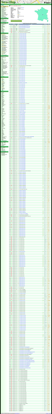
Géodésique (3, 111)
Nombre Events (4, 48)
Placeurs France (4, 35)
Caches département (4, 47)
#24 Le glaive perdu (22, 75)
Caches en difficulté (4, 17)
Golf (2, 112)
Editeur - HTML (4, 142)
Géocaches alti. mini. (4, 65)
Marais (2, 121)
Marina (2, 122)
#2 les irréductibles (22, 120)
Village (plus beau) (4, 136)
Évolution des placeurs (5, 36)
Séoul (2, 89)
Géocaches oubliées (4, 67)
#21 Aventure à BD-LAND (23, 53)
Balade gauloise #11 (22, 257)
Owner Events (4, 39)
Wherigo (3, 30)
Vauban (3, 135)
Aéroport (3, 92)
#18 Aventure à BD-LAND (23, 49)
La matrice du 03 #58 (22, 293)
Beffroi (2, 96)
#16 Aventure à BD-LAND (23, 47)
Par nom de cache (4, 20)
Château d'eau (3, 104)
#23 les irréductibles (22, 113)
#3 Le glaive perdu (22, 91)
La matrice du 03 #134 (23, 320)
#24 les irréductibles (22, 118)
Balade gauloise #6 (22, 283)
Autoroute (3, 95)
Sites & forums (3, 150)
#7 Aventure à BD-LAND (23, 36)
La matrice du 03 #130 (23, 315)
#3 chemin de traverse (23, 107)
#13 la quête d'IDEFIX (22, 153)
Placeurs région (4, 37)
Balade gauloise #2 (22, 278)
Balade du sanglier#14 (23, 191)
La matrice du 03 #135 (23, 321)
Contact (50, 413)
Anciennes (3, 24)
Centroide (3, 101)
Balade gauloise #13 (22, 260)
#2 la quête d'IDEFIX (22, 140)
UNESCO (3, 133)
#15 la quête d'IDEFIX (22, 156)
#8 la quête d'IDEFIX (22, 147)
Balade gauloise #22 (22, 219)
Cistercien (3, 105)
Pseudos (3, 145)
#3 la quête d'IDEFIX (22, 141)
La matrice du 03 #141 (23, 328)
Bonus (2, 25)
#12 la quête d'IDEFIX (22, 152)
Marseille (3, 79)
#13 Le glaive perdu (22, 102)
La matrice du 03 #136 (23, 322)
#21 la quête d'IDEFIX (22, 163)
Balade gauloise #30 (22, 229)
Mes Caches (3, 153)
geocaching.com (17, 413)
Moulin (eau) (3, 124)
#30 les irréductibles (22, 130)
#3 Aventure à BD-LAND (23, 63)
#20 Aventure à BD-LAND (23, 52)
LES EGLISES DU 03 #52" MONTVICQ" (25, 364)
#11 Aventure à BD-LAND (23, 41)
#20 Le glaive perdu (22, 71)
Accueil (3, 5)
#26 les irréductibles (22, 115)
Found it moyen (4, 57)
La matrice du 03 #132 (23, 317)
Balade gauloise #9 (22, 255)
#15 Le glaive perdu (22, 86)
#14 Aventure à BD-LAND (23, 44)
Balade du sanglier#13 (23, 190)
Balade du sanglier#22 (23, 175)
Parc (2, 127)
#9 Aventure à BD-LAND (23, 38)
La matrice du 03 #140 (23, 327)
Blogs (2, 148)
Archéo (2, 94)
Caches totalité (4, 42)
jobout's (23, 7)
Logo (2, 143)
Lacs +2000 (3, 118)
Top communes (4, 52)
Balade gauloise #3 (22, 279)
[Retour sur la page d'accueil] (26, 2)
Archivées (3, 32)
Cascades (3, 99)
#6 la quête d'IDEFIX (22, 145)
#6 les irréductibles (22, 125)
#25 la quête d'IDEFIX (22, 168)
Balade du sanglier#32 (23, 186)
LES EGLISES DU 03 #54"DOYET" (24, 366)
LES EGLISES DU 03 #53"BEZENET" (25, 365)
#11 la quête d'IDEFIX (22, 151)
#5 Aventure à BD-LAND (23, 33)
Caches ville (3, 53)
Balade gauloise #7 (22, 284)
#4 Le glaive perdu (22, 92)
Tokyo (2, 90)
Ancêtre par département (5, 73)
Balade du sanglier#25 (23, 178)
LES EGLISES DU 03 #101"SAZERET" (25, 350)
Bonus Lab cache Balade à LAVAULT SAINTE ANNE (27, 136)
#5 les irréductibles (22, 124)
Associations (3, 147)
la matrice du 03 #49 (22, 298)
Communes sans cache (5, 62)
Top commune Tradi (4, 72)
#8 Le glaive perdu (22, 97)
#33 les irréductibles (22, 119)
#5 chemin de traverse (23, 109)
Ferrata (2, 64)
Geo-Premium (3, 7)
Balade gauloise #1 (22, 277)
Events (2, 28)
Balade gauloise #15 (22, 262)
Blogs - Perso (3, 149)
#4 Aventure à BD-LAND (23, 64)
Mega (2, 69)
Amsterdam (3, 82)
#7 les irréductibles (22, 126)
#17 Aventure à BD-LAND (23, 48)
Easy (2, 27)
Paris (2, 80)
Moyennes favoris (4, 45)
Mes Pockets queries (4, 154)
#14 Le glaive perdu (22, 85)
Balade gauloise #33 (22, 233)
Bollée (2, 59)
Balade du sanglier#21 (23, 174)
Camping (3, 97)
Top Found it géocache (5, 14)
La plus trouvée (4, 13)
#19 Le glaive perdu (22, 70)
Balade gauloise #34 (22, 234)
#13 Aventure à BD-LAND (23, 43)
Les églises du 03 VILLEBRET (24, 213)
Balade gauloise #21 (22, 218)
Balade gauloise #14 (22, 261)
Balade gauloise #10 (22, 256)
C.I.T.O (2, 60)
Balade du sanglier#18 (23, 196)
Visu (2, 58)
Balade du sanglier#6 (22, 205)
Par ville (3, 19)
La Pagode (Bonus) (22, 114)
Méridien (3, 123)
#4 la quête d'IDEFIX (22, 142)
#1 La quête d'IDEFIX (22, 169)
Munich (3, 86)
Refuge (2, 130)
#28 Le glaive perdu (22, 80)
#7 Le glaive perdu (22, 96)
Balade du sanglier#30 (23, 184)
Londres (3, 85)
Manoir (2, 120)
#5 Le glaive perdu (22, 93)
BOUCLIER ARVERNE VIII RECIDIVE (25, 27)
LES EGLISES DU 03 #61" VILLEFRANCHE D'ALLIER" (27, 361)
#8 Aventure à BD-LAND (23, 37)
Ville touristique (4, 138)
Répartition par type (4, 43)
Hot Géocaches (4, 68)
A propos (47, 413)
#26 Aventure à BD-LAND (23, 59)
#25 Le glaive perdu (22, 76)
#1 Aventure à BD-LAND (23, 60)
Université (3, 134)
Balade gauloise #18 (22, 266)
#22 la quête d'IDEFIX (22, 164)
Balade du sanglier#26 (23, 179)
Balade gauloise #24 (22, 222)
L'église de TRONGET (23, 112)
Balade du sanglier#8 (22, 207)
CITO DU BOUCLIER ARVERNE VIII (24, 25)
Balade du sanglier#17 (23, 195)
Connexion (2, 4)
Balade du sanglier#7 (22, 206)
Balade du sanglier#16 (23, 194)
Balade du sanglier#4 (22, 202)
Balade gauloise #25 (22, 223)
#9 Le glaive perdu (22, 98)
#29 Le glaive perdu (22, 81)
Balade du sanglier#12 (23, 212)
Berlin (2, 84)
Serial (2, 70)
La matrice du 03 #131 (23, 316)
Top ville (3, 74)
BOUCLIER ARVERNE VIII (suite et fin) (25, 26)
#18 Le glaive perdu (22, 69)
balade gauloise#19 (22, 251)
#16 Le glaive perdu (22, 87)
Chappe (3, 102)
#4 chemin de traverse (23, 108)
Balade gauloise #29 (22, 228)
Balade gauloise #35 (22, 235)
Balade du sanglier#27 (23, 180)
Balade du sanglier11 (22, 211)
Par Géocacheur (4, 21)
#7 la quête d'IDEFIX (22, 146)
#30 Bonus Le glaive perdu (23, 82)
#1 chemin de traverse (23, 104)
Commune (3, 61)
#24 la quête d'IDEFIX (22, 167)
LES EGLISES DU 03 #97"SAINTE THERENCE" (26, 353)
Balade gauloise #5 (22, 282)
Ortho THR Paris (4, 16)
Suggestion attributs (4, 71)
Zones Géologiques (4, 140)
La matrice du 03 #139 (23, 326)
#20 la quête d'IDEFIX (22, 162)
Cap (2, 98)
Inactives (3, 31)
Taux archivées (4, 50)
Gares (2, 110)
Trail (2, 75)
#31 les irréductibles (22, 129)
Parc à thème (3, 128)
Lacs (2, 117)
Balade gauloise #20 (22, 217)
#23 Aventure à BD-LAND (23, 55)
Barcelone (3, 83)
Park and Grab (3, 10)
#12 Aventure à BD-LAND (23, 42)
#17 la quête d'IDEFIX (22, 158)
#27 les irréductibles (22, 134)
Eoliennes (3, 108)
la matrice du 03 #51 (22, 300)
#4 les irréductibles (22, 123)
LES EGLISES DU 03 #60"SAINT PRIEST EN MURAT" (27, 360)
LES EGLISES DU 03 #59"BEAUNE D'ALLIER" (26, 359)
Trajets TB (3, 11)
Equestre (3, 109)
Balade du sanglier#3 (22, 201)
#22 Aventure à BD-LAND (23, 54)
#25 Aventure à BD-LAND (23, 58)
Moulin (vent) (3, 125)
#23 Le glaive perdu (22, 74)
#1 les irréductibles (22, 135)
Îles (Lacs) (3, 115)
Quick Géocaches (4, 9)
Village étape (3, 137)
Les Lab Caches (4, 8)
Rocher (2, 131)
